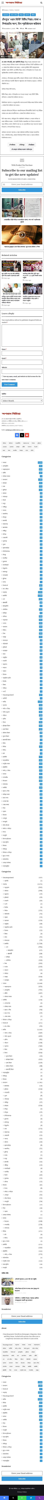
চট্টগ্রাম (17, 447)
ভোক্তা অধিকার (7, 862)
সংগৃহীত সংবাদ (6, 763)
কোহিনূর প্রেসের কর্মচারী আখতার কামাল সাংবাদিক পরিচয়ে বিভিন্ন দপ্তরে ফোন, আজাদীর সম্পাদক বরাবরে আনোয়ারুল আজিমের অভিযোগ (11, 299)
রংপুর (4, 503)
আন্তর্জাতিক (6, 760)
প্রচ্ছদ (4, 671)
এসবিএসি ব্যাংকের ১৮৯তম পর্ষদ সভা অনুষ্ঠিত (26, 1279)
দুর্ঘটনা (4, 719)
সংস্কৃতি (5, 835)
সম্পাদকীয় (5, 777)
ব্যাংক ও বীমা (6, 791)
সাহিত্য (4, 688)
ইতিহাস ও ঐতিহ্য (7, 852)
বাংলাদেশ (29, 447)
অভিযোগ (10, 443)
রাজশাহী (5, 520)
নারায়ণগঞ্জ (5, 524)
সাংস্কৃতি (5, 822)
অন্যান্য (11, 10)
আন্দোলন (5, 664)
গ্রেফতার (11, 447)
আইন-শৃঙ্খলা (6, 712)
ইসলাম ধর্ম (5, 585)
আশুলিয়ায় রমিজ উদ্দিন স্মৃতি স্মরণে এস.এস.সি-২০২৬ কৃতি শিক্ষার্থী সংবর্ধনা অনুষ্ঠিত (32, 276)
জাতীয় (4, 701)
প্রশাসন (27, 15)
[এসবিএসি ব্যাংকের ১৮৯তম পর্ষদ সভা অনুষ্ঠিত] (7, 1282)
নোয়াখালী (5, 537)
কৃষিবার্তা (5, 647)
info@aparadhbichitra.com (14, 430)
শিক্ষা (4, 633)
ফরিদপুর (5, 849)
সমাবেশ (4, 667)
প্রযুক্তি (5, 657)
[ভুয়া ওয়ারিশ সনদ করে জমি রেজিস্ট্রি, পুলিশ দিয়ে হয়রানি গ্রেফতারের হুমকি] (11, 266)
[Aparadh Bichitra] (13, 2)
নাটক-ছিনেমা (6, 825)
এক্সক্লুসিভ (5, 466)
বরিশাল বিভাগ (6, 733)
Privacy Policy (22, 1492)
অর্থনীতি (5, 787)
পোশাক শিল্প (6, 801)
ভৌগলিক (5, 609)
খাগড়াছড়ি (5, 575)
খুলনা (4, 544)
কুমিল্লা (39, 443)
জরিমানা (32, 145)
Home (6, 10)
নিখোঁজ (4, 681)
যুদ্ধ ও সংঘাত (6, 856)
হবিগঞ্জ (4, 534)
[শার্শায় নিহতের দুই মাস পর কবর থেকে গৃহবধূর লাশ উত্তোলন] (7, 1291)
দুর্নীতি (23, 447)
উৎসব (4, 832)
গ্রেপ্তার (5, 447)
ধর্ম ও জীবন (5, 589)
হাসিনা (32, 450)
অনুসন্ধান (17, 10)
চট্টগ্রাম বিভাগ (6, 726)
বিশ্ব (4, 808)
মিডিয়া (33, 15)
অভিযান (13, 145)
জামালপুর (5, 572)
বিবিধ (4, 743)
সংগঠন (4, 623)
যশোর (4, 582)
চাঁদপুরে (21, 15)
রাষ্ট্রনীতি (5, 767)
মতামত (4, 774)
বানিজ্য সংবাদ (6, 794)
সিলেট (4, 500)
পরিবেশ (4, 715)
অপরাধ (4, 462)
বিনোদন (5, 815)
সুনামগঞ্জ (5, 541)
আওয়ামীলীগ (17, 443)
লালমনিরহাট (6, 565)
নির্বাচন (4, 630)
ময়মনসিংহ (5, 514)
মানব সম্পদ (5, 798)
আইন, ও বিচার (6, 770)
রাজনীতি (5, 596)
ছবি (4, 753)
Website (4, 367)
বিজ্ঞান (4, 685)
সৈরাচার (21, 450)
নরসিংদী (5, 698)
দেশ (4, 599)
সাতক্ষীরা (5, 558)
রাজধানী (5, 603)
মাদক (9, 450)
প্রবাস (4, 811)
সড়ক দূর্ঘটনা (6, 842)
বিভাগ (4, 722)
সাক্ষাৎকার (5, 784)
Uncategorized (8, 695)
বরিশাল (4, 493)
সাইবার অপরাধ (6, 476)
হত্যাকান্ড (5, 650)
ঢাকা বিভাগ (5, 729)
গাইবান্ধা (5, 497)
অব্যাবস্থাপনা (6, 469)
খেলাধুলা (5, 818)
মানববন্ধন (5, 640)
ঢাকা (4, 486)
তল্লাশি (5, 661)
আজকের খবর (26, 443)
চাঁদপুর (22, 145)
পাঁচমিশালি (5, 644)
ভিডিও (4, 750)
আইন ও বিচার (14, 15)
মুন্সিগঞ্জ (4, 578)
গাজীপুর (5, 507)
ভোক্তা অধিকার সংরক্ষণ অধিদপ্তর (22, 149)
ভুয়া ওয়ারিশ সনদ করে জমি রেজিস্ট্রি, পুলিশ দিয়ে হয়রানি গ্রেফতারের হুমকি (11, 274)
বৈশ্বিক (5, 613)
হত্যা (27, 450)
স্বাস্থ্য (4, 637)
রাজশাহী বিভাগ (6, 740)
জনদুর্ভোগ (5, 606)
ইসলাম (33, 443)
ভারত (4, 450)
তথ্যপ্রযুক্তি (6, 866)
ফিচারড (5, 845)
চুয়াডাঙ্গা (5, 561)
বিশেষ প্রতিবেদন (7, 839)
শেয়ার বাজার (6, 805)
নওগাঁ (4, 691)
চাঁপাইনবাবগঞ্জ (6, 551)
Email (4, 358)
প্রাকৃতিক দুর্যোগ (7, 678)
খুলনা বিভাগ (6, 736)
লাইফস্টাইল (6, 859)
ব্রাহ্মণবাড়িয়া (6, 548)
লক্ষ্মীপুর (4, 531)
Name (4, 349)
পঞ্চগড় (4, 510)
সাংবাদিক (15, 450)
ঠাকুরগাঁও (5, 568)
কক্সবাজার (5, 527)
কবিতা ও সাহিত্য (7, 828)
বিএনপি (35, 447)
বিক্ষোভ (4, 674)
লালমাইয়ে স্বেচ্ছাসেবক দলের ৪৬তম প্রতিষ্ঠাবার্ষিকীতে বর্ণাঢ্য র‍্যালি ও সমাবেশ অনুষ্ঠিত (31, 298)
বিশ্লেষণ (5, 781)
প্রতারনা (5, 627)
